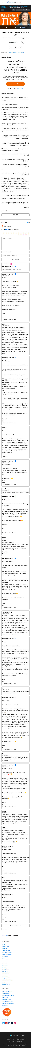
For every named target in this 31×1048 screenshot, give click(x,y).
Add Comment (15, 259)
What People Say (6, 971)
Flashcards (4, 948)
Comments (21, 52)
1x (15, 27)
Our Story (4, 967)
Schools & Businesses (7, 980)
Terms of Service (18, 1045)
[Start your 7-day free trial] (6, 1012)
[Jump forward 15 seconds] (11, 27)
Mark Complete (13, 42)
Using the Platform (6, 999)
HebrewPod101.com (19, 1039)
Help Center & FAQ (6, 991)
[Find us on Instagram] (15, 1023)
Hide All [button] (15, 215)
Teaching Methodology (7, 1001)
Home (3, 944)
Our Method (5, 965)
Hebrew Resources (6, 954)
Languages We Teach (7, 978)
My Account (5, 997)
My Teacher (5, 956)
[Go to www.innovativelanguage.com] (15, 1035)
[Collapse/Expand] (15, 222)
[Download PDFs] (20, 47)
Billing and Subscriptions (8, 995)
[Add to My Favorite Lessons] (10, 47)
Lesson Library (4, 6)
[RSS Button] (2, 226)
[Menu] (2, 2)
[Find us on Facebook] (9, 1023)
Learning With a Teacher (8, 1003)
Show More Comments (15, 925)
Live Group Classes (6, 952)
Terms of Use (19, 1041)
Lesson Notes (4, 52)
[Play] (7, 27)
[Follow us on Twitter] (3, 1023)
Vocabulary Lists (6, 950)
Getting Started (5, 993)
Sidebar (23, 10)
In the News (5, 976)
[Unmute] (21, 27)
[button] (28, 2)
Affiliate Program (6, 984)
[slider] (24, 27)
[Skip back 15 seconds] (3, 27)
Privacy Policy (12, 1041)
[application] (15, 20)
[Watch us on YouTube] (6, 1023)
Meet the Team (5, 969)
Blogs (3, 982)
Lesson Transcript (12, 52)
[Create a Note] (15, 47)
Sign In (7, 229)
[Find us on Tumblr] (12, 1023)
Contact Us (4, 1005)
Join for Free (15, 84)
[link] (2, 10)
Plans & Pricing (5, 973)
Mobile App (4, 958)
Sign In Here (20, 88)
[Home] (14, 3)
